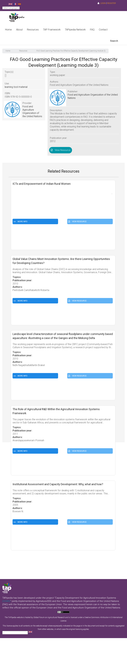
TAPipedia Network (75, 29)
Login (103, 3)
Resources (33, 29)
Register (111, 3)
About (19, 29)
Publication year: (23, 201)
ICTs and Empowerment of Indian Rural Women (42, 183)
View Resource (61, 150)
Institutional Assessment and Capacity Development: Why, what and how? (58, 484)
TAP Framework (52, 29)
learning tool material (16, 86)
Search (114, 40)
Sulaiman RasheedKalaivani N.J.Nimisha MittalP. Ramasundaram (47, 207)
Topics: (17, 197)
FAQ (92, 29)
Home (8, 29)
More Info (22, 221)
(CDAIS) (6, 601)
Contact (103, 29)
